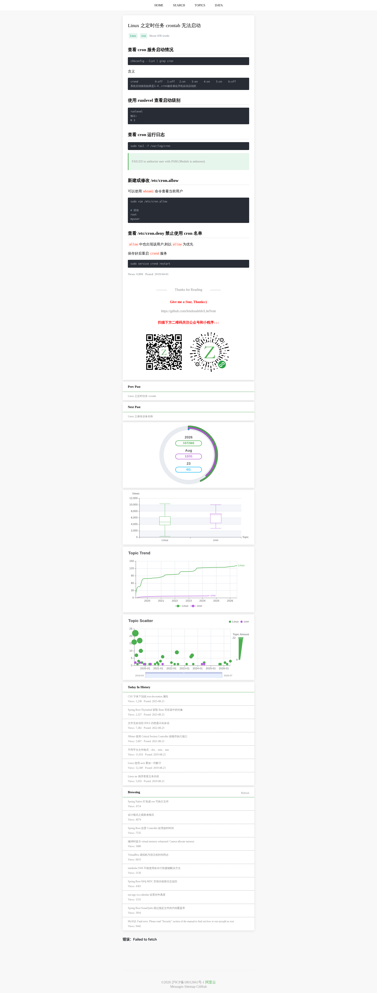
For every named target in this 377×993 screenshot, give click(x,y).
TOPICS (200, 5)
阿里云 (210, 982)
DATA (219, 5)
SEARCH (179, 5)
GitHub (201, 986)
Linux (133, 35)
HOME (158, 5)
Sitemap (189, 986)
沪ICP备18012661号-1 (188, 982)
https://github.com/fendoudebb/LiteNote (188, 311)
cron (143, 35)
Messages (176, 986)
